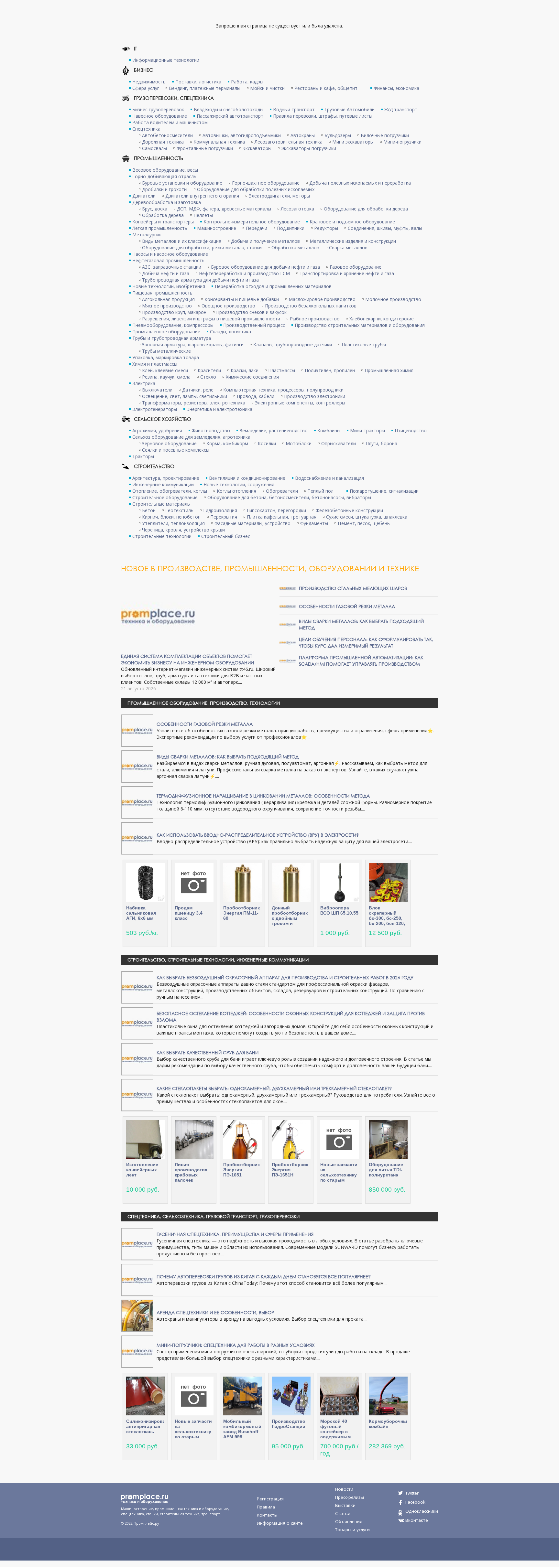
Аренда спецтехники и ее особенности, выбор (215, 1312)
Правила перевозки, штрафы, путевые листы (322, 116)
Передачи (256, 228)
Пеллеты (203, 215)
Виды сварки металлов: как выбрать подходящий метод (228, 757)
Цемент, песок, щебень (364, 523)
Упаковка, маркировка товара (165, 357)
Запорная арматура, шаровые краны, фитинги (193, 344)
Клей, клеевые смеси (165, 370)
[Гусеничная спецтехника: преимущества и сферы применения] (137, 1243)
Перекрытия (223, 517)
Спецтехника (146, 129)
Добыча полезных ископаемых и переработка (360, 183)
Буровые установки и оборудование (182, 183)
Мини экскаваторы (353, 142)
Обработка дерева (163, 215)
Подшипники (290, 228)
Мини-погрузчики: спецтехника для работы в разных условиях (236, 1345)
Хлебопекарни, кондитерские (381, 319)
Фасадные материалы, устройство (252, 523)
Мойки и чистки (267, 88)
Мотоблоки (299, 443)
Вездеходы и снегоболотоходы (228, 109)
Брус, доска (154, 209)
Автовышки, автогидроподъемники (242, 135)
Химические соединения (252, 377)
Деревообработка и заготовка (166, 202)
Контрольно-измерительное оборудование (251, 222)
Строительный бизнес (225, 536)
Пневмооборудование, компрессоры (173, 325)
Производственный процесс (254, 325)
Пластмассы (281, 370)
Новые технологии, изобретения (168, 286)
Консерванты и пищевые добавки (241, 299)
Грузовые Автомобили (349, 109)
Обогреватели (282, 491)
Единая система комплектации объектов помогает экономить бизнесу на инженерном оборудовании (187, 659)
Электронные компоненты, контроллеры (300, 403)
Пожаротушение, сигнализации (384, 491)
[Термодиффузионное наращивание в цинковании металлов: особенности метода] (137, 802)
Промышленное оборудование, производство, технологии (203, 703)
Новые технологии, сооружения (238, 484)
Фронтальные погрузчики (205, 148)
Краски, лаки (244, 370)
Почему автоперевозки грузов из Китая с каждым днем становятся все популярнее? (264, 1276)
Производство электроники (314, 396)
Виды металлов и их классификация (181, 241)
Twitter (412, 1493)
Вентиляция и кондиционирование (247, 478)
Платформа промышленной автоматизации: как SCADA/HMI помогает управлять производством (361, 660)
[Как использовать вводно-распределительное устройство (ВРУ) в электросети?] (137, 838)
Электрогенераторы (154, 409)
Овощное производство (228, 306)
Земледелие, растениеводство (274, 430)
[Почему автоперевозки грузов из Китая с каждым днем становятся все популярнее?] (137, 1279)
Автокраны (302, 135)
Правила (266, 1507)
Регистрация (270, 1499)
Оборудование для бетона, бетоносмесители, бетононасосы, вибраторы (289, 497)
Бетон (149, 510)
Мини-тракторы (367, 430)
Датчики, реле (198, 390)
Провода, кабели (255, 396)
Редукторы (326, 228)
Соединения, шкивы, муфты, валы (385, 228)
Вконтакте (416, 1520)
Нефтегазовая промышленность (168, 260)
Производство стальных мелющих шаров (353, 588)
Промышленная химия (389, 370)
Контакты (267, 1515)
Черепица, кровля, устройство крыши (183, 530)
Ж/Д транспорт (400, 109)
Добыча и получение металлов (265, 241)
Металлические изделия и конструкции (353, 241)
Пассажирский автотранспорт (230, 116)
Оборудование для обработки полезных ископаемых (255, 189)
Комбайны (328, 430)
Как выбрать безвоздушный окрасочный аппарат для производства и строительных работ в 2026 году (285, 977)
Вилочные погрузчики (385, 135)
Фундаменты (314, 523)
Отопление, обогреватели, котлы (169, 491)
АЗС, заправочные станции (171, 267)
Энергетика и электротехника (219, 409)
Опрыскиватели (338, 443)
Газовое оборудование (355, 267)
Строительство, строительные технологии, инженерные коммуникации (218, 960)
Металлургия (146, 234)
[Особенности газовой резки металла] (288, 606)
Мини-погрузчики (402, 142)
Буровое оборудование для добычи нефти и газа (265, 267)
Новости (344, 1489)
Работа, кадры (247, 82)
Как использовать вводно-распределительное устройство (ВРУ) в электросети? (258, 835)
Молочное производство (393, 299)
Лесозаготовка (297, 209)
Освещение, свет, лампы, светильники (184, 396)
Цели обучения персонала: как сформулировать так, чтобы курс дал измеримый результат (366, 642)
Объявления (348, 1521)
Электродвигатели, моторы (279, 196)
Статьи (342, 1513)
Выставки (345, 1505)
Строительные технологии (162, 536)
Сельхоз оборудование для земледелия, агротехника (191, 437)
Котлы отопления (236, 491)
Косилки (267, 443)
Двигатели (144, 196)
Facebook (415, 1502)
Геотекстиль (179, 510)
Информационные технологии (165, 60)
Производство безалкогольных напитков (310, 306)
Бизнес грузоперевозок (158, 109)
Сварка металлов (348, 247)
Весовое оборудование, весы (165, 170)
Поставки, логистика (198, 82)
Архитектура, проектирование (165, 478)
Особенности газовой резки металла (347, 606)
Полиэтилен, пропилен (330, 370)
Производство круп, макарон (174, 312)
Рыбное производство (315, 319)
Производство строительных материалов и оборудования (360, 325)
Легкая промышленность (159, 228)
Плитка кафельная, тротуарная (281, 517)
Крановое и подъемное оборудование (352, 222)
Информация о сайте (280, 1523)
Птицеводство (411, 430)
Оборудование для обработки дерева (366, 209)
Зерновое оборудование (169, 443)
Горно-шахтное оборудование (266, 183)
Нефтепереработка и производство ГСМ (244, 273)
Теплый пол (321, 491)
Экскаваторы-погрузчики (308, 148)
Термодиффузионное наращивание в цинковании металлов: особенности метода (263, 796)
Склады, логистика (230, 331)
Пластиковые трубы (364, 344)
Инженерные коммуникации (163, 484)
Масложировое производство (322, 299)
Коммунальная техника (219, 142)
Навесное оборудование (159, 116)
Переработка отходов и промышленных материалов (273, 286)
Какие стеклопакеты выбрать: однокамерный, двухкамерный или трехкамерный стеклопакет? (274, 1088)
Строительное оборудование (165, 497)
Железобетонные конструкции (349, 510)
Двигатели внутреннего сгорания (202, 196)
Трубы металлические (166, 351)
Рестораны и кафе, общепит (325, 88)
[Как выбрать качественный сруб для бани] (137, 1059)
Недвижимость (149, 82)
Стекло (208, 377)
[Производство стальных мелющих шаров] (288, 588)
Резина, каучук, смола (166, 377)
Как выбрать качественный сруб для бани (207, 1052)
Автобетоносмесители (167, 135)
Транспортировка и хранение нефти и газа (347, 273)
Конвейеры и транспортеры (163, 222)
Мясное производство (167, 306)
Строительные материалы (161, 504)
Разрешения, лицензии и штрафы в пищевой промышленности (211, 319)
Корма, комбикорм (227, 443)
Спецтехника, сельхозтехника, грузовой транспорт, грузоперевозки (213, 1216)
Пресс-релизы (349, 1497)
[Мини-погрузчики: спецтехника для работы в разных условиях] (137, 1351)
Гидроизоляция (220, 510)
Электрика (143, 383)
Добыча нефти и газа (165, 273)
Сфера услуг (145, 88)
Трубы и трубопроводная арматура (171, 338)
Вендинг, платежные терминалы (204, 88)
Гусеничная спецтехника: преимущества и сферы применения (235, 1234)
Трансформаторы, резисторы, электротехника (193, 403)
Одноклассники (421, 1511)
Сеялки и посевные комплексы (175, 450)
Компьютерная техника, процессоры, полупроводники (283, 390)
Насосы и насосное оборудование (170, 254)
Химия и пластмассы (154, 364)
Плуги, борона (381, 443)
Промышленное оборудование (166, 331)
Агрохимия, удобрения (157, 430)
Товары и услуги (352, 1529)
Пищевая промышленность (162, 293)
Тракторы (143, 456)
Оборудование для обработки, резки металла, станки (202, 247)
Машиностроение (216, 228)
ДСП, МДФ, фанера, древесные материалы (224, 209)
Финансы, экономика (396, 88)
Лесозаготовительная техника (289, 142)
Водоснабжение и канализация (329, 478)
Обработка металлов (295, 247)
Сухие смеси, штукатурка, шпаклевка (366, 517)
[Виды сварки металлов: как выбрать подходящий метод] (288, 624)
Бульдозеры (337, 135)
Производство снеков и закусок (251, 312)
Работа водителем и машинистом (170, 122)
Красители (209, 370)
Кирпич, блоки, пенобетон (171, 517)
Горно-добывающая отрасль (164, 176)
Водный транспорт (294, 109)
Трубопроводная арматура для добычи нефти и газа (200, 280)
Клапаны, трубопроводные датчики (292, 344)
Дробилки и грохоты (164, 189)
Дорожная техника (163, 142)
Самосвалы (154, 148)
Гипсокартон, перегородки (276, 510)
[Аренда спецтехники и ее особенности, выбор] (137, 1315)
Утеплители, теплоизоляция (173, 523)
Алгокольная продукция (168, 299)
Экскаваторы (257, 148)
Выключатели (157, 390)
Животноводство (211, 430)
